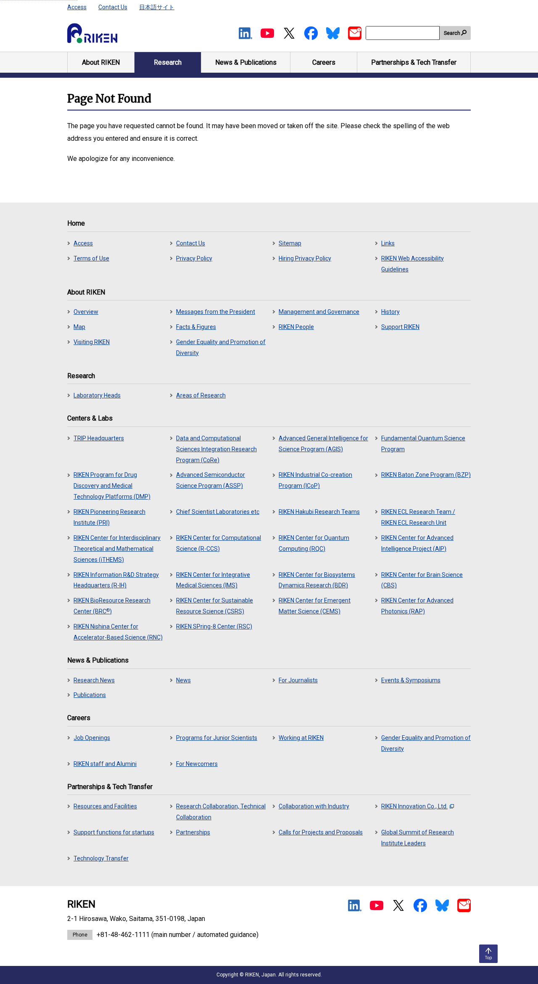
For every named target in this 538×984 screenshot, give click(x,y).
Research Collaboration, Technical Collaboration (221, 812)
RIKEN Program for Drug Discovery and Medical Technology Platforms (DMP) (112, 485)
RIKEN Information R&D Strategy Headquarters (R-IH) (116, 580)
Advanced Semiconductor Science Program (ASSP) (210, 480)
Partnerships (193, 832)
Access (77, 7)
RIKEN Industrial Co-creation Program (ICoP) (315, 480)
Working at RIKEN (301, 737)
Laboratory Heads (97, 395)
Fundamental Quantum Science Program (423, 444)
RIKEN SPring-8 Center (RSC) (214, 626)
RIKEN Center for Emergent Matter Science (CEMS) (315, 606)
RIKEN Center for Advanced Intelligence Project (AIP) (417, 543)
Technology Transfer (101, 858)
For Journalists (298, 680)
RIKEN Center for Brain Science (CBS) (422, 580)
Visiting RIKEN (92, 342)
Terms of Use (91, 258)
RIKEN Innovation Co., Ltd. (414, 806)
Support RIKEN (400, 327)
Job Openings (92, 737)
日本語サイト (156, 7)
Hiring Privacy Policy (305, 258)
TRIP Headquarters (99, 438)
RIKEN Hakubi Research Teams (319, 511)
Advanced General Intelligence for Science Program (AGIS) (323, 444)
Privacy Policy (194, 258)
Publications (90, 695)
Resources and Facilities (105, 806)
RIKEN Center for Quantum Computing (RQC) (314, 543)
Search (452, 33)
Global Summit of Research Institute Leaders (417, 838)
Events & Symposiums (410, 680)
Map (79, 327)
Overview (86, 311)
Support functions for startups (114, 832)
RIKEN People (296, 327)
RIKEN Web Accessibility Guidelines (412, 264)
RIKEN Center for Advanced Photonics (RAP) (417, 606)
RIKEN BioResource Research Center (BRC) (112, 606)
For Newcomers (197, 763)
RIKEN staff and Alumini (105, 763)
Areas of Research (201, 395)
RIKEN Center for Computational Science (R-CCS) (218, 543)
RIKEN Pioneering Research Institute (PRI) (109, 517)
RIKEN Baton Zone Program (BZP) (426, 474)
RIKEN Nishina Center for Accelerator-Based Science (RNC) (118, 632)
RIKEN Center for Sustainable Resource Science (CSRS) (214, 606)
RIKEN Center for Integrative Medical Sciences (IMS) (213, 580)
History (390, 311)
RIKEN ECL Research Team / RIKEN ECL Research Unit (418, 517)
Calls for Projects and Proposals (321, 832)
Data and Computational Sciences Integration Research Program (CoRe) (216, 449)
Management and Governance (319, 311)
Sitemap (290, 243)
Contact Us (112, 7)
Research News (94, 680)
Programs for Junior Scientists (216, 737)
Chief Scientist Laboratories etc (217, 511)
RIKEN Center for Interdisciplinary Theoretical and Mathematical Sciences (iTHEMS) (117, 548)
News (183, 680)
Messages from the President (215, 311)
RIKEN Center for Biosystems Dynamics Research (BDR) (317, 580)
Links (388, 243)
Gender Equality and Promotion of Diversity (221, 347)
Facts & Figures (196, 327)
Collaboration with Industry (314, 806)
